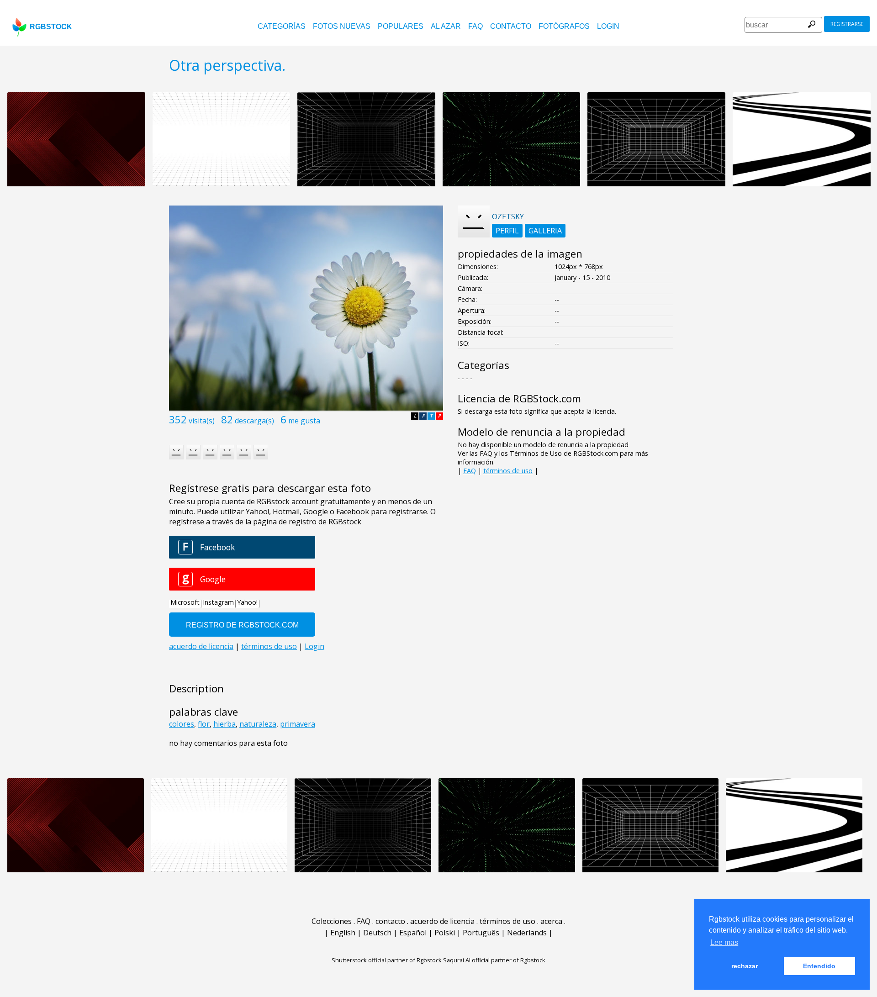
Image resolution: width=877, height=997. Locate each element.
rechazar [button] (744, 966)
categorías (282, 26)
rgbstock (51, 27)
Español (413, 933)
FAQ (475, 26)
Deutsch (377, 933)
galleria (545, 231)
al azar (446, 26)
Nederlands (527, 933)
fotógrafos (564, 26)
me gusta (304, 421)
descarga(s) (254, 421)
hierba (224, 724)
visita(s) (202, 421)
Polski (444, 933)
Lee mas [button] (724, 942)
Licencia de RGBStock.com (519, 398)
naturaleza (257, 724)
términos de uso (508, 470)
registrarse (846, 24)
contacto (510, 26)
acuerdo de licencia (442, 921)
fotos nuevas (341, 26)
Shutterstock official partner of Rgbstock (387, 960)
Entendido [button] (819, 966)
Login (608, 26)
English (342, 933)
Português (481, 933)
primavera (297, 724)
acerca (551, 921)
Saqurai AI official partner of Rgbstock (494, 960)
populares (400, 26)
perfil (507, 231)
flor (204, 724)
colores (181, 724)
